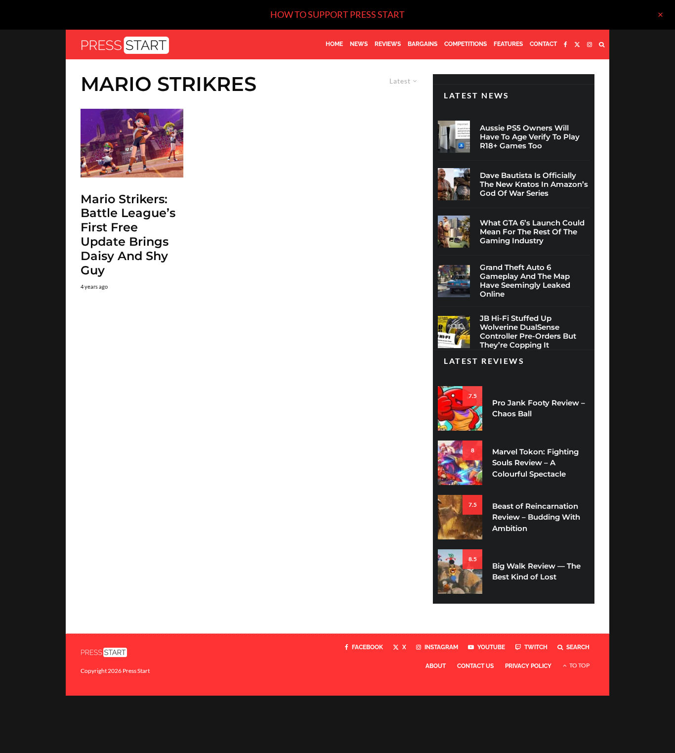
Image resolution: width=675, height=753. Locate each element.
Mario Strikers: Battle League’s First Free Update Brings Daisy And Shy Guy (128, 234)
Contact (543, 44)
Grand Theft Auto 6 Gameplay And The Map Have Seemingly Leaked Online (525, 281)
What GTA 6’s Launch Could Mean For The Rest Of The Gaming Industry (532, 232)
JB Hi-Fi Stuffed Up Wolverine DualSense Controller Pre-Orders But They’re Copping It (528, 332)
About (435, 666)
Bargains (422, 44)
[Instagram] (589, 44)
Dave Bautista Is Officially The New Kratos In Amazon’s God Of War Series (534, 184)
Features (508, 44)
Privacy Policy (528, 666)
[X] (577, 44)
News (359, 44)
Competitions (465, 44)
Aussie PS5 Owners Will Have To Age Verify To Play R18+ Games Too (530, 137)
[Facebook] (565, 44)
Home (334, 44)
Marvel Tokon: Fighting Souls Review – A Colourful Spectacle (535, 463)
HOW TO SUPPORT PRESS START (337, 14)
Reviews (388, 44)
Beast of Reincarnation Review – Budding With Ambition (536, 517)
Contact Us (475, 666)
